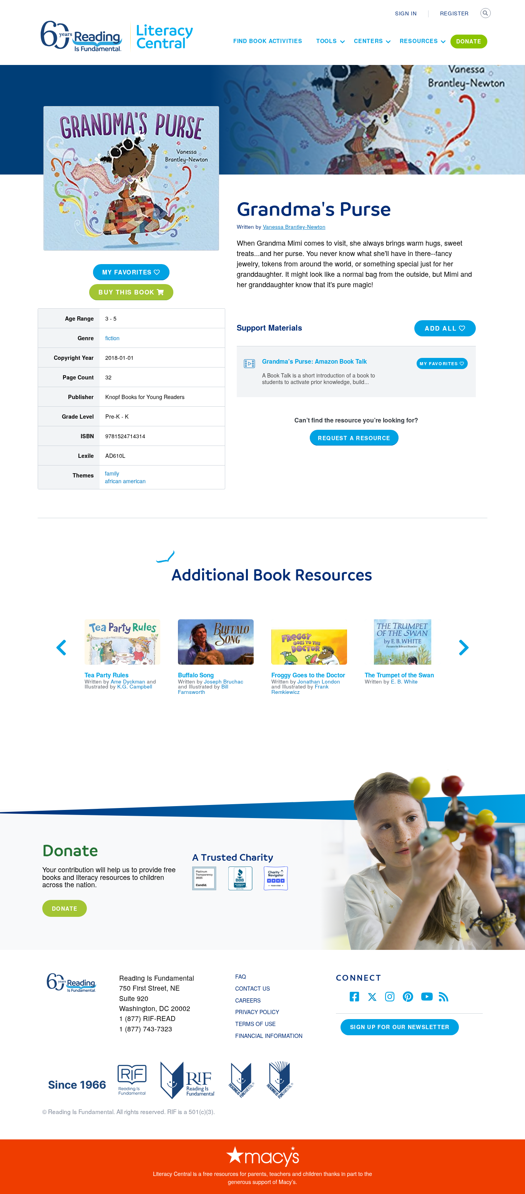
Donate (64, 908)
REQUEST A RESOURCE (354, 437)
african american (125, 481)
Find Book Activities (267, 41)
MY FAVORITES (128, 272)
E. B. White (404, 681)
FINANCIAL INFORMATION (268, 1035)
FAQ (240, 976)
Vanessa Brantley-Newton (294, 226)
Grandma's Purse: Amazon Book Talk (314, 361)
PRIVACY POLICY (257, 1012)
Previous (61, 648)
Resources (419, 41)
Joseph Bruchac (223, 681)
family (112, 473)
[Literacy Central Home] (164, 24)
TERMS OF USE (259, 1024)
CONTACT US (254, 988)
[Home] (87, 24)
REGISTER (454, 13)
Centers (368, 41)
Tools (326, 41)
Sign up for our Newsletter (399, 1027)
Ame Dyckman (128, 681)
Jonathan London (318, 681)
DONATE (469, 41)
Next (464, 648)
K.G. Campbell (134, 686)
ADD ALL (442, 328)
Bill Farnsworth (203, 688)
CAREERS (248, 1000)
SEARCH (486, 14)
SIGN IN (406, 13)
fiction (112, 338)
